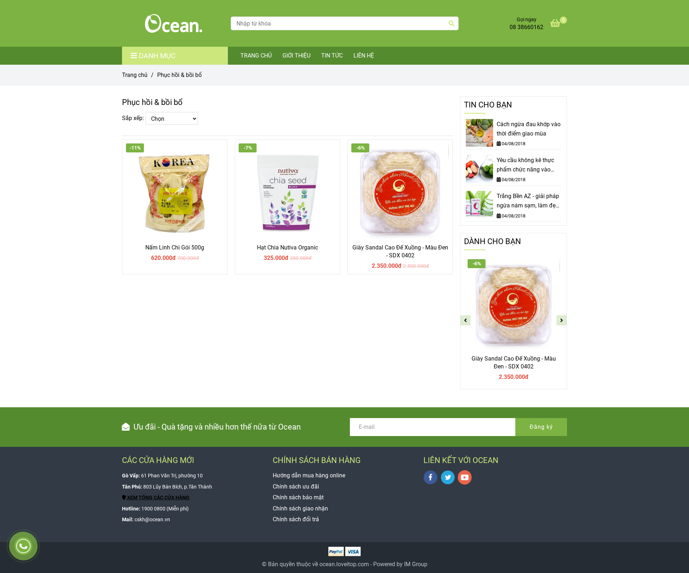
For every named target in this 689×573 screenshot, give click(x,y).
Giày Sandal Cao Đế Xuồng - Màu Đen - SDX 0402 (400, 251)
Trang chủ (134, 75)
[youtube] (465, 477)
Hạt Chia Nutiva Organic (287, 247)
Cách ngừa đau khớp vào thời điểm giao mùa (529, 129)
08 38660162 (526, 27)
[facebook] (430, 477)
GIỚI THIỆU (296, 55)
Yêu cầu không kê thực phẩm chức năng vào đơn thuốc (525, 165)
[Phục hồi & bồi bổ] (173, 23)
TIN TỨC (332, 55)
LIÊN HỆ (363, 55)
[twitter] (448, 477)
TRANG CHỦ (256, 55)
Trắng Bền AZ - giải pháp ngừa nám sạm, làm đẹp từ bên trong (528, 201)
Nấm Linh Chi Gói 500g (174, 247)
